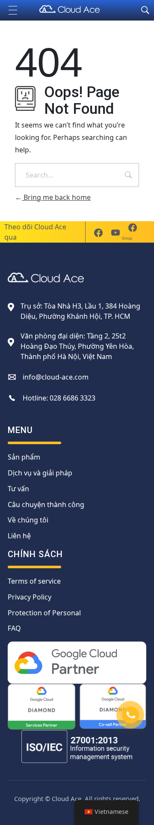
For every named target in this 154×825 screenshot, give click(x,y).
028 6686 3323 (72, 398)
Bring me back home (56, 197)
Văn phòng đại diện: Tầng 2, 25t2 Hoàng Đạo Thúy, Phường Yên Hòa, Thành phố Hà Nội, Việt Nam (77, 346)
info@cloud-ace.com (56, 377)
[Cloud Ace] (77, 9)
